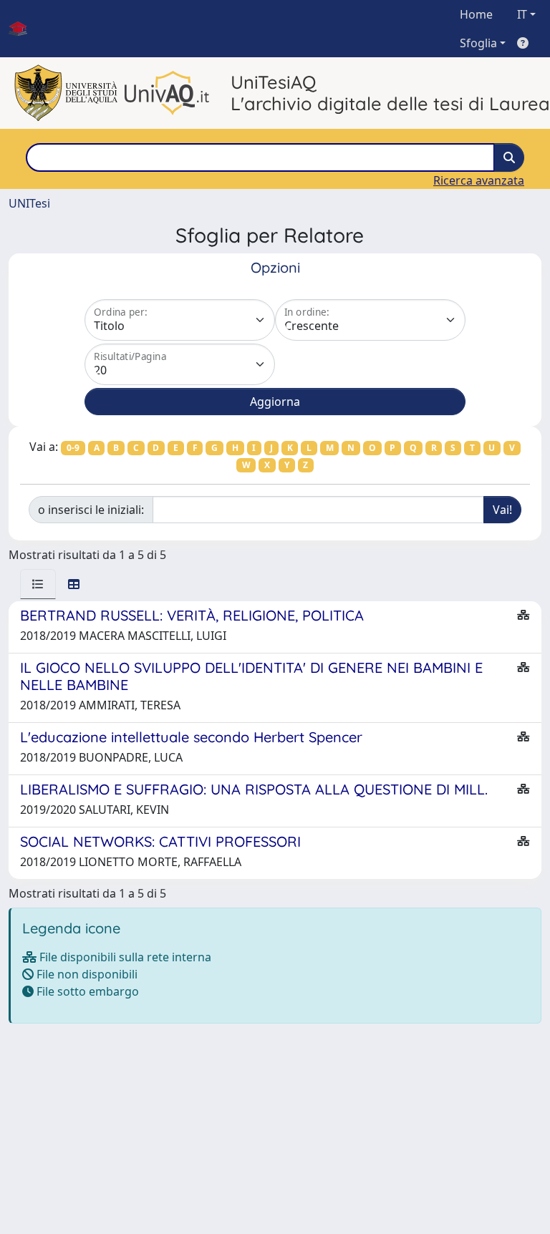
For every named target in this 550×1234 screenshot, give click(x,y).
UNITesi (29, 203)
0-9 (73, 448)
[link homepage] (24, 29)
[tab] (38, 584)
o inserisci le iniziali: (91, 510)
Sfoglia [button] (478, 43)
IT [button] (522, 14)
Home (476, 14)
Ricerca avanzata (478, 180)
